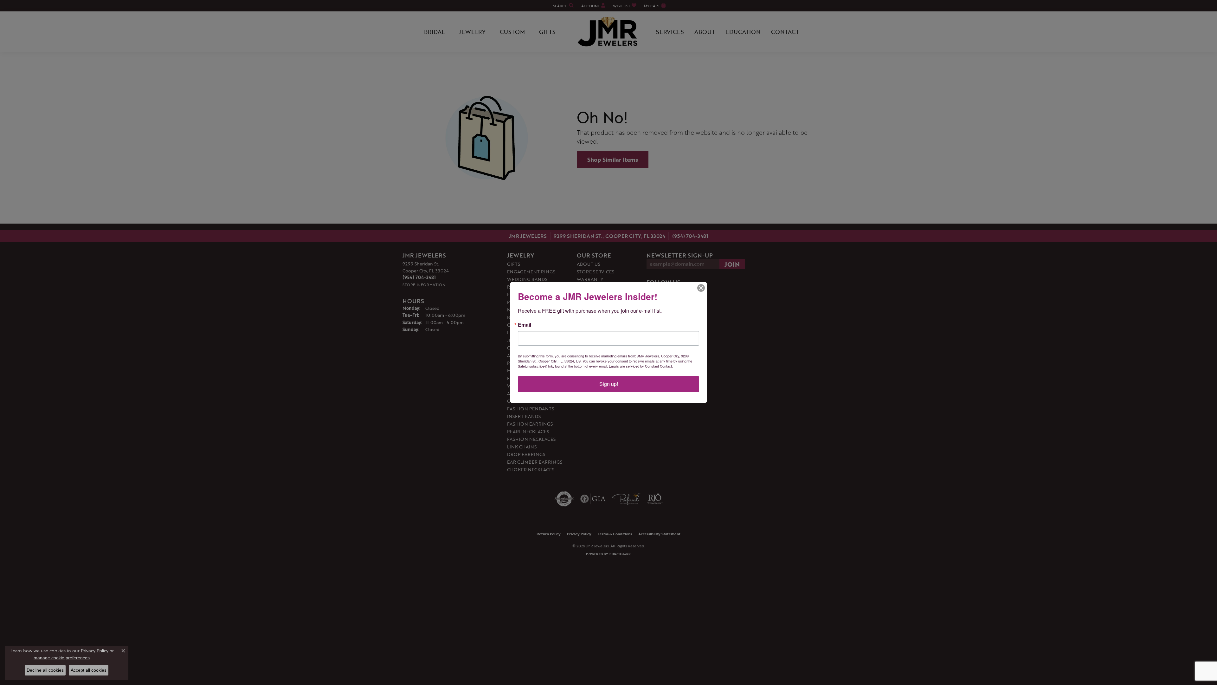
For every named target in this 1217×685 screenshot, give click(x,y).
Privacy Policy (94, 650)
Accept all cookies (88, 670)
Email (524, 324)
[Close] (701, 288)
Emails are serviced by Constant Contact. (641, 366)
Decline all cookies (45, 670)
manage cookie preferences (62, 657)
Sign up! (608, 384)
